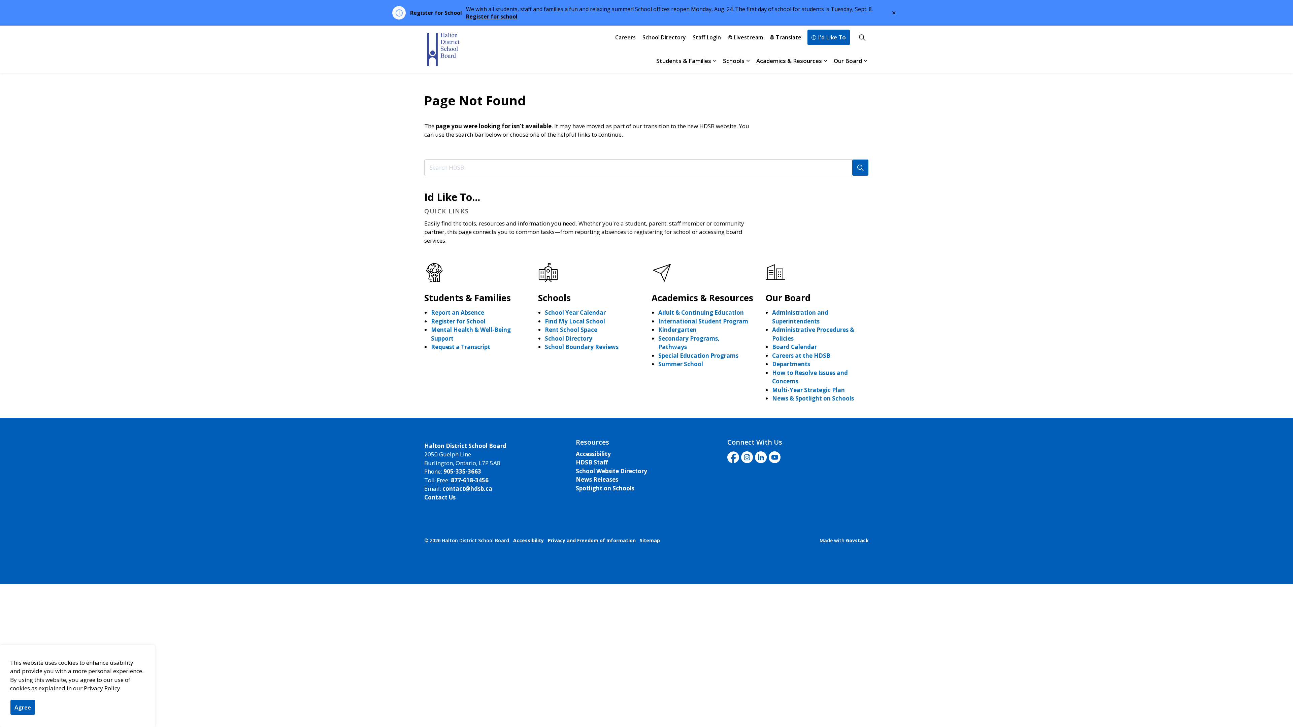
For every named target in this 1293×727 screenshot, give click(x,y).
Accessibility (593, 454)
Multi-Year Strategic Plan (808, 390)
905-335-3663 (462, 471)
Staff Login (707, 37)
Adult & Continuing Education (701, 312)
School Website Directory (611, 471)
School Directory (664, 37)
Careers (625, 37)
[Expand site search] (862, 37)
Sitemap (650, 540)
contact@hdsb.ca (467, 488)
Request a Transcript (460, 347)
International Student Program (703, 321)
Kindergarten (677, 330)
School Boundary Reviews (582, 347)
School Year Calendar (575, 312)
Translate (788, 37)
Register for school (492, 16)
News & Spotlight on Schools (813, 398)
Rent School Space (571, 330)
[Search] (860, 167)
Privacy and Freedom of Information (592, 540)
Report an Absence (457, 312)
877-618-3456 (470, 480)
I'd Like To (832, 37)
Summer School (680, 364)
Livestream (748, 37)
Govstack (857, 540)
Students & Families (683, 61)
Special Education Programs (698, 355)
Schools (733, 61)
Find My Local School (575, 321)
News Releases (597, 479)
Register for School (458, 321)
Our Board (848, 61)
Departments (791, 364)
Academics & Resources (789, 61)
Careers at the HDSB (801, 355)
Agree (22, 707)
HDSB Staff (592, 462)
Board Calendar (794, 347)
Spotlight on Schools (605, 488)
